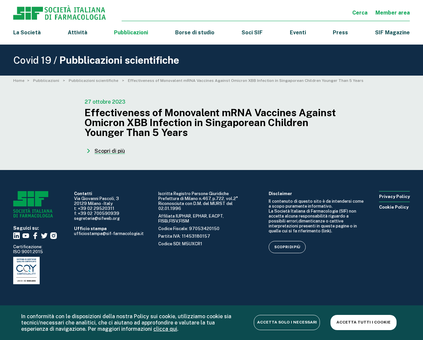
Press (340, 32)
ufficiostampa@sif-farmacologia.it (109, 233)
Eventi (298, 32)
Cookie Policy (393, 207)
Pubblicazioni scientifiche (94, 80)
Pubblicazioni (46, 80)
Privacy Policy (394, 196)
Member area (392, 13)
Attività (77, 32)
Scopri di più (287, 247)
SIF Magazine (392, 32)
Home (18, 80)
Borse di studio (194, 32)
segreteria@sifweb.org (97, 218)
